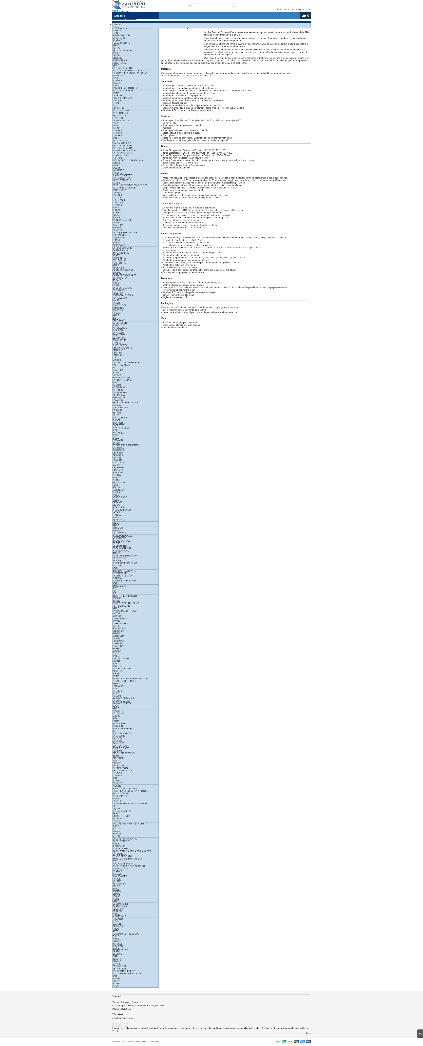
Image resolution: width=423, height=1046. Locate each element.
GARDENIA (118, 448)
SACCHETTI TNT (121, 841)
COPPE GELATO (121, 748)
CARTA (116, 222)
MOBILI (116, 613)
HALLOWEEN (119, 533)
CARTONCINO (120, 278)
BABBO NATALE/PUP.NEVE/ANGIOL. (131, 678)
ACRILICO (118, 671)
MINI (115, 105)
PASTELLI (118, 983)
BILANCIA (117, 818)
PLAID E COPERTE (122, 175)
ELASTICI (117, 959)
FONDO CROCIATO (122, 856)
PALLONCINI (119, 758)
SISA (115, 718)
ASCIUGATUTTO (121, 115)
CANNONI (117, 738)
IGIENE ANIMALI (121, 551)
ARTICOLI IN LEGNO (123, 145)
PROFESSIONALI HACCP (125, 402)
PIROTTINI (118, 75)
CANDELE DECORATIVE (125, 232)
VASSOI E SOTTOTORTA (125, 88)
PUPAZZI (117, 375)
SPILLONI (117, 911)
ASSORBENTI (120, 538)
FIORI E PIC (119, 507)
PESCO (116, 477)
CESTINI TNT (119, 338)
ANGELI (116, 53)
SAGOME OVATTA (122, 703)
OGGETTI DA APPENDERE (126, 362)
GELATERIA (119, 520)
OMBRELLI (118, 55)
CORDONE (118, 643)
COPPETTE (118, 425)
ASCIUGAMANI (120, 113)
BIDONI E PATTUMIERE (124, 150)
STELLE (117, 487)
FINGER (117, 420)
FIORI (115, 33)
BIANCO (117, 833)
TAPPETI (117, 192)
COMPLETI (118, 100)
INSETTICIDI (119, 397)
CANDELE (118, 230)
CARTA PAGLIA (120, 250)
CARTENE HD (119, 854)
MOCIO (116, 168)
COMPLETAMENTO (122, 98)
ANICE (116, 889)
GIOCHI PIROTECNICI (124, 753)
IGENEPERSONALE (123, 536)
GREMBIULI (118, 631)
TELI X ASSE (119, 200)
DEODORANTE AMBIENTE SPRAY (130, 803)
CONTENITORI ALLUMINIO (126, 603)
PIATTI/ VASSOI (121, 428)
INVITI (116, 756)
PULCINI (117, 696)
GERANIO (117, 502)
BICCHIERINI (119, 423)
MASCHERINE (120, 618)
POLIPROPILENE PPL (124, 863)
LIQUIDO (117, 808)
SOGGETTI (118, 108)
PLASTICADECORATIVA (125, 788)
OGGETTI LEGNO (121, 658)
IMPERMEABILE (121, 253)
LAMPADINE (119, 686)
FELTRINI (117, 158)
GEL (115, 806)
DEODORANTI (120, 392)
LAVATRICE (118, 400)
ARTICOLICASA (120, 140)
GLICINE (117, 457)
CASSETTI (118, 801)
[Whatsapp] (126, 1025)
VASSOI (117, 212)
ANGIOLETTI (119, 325)
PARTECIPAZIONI (121, 35)
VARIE (116, 45)
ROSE (116, 485)
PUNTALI (117, 372)
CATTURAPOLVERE (123, 153)
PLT (114, 593)
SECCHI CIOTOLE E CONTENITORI (130, 185)
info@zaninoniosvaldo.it (123, 1018)
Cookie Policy (154, 1042)
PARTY (116, 721)
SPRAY (116, 813)
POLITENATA (119, 263)
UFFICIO (117, 941)
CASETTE (118, 95)
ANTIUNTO (118, 828)
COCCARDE (119, 641)
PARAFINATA (119, 258)
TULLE (116, 653)
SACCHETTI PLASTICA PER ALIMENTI (132, 851)
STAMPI (117, 83)
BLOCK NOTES (120, 949)
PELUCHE (118, 691)
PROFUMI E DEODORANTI (126, 555)
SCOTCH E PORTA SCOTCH (127, 973)
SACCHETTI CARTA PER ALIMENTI (130, 823)
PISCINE (117, 786)
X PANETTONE (120, 848)
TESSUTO (118, 919)
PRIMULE (117, 480)
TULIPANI (117, 492)
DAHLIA (116, 443)
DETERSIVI (118, 390)
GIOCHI (116, 523)
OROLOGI (117, 58)
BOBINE (117, 273)
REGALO (117, 280)
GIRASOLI (118, 455)
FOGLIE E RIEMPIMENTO (126, 445)
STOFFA (117, 227)
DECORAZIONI (120, 323)
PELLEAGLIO (119, 260)
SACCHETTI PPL (121, 793)
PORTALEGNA (120, 298)
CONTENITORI (120, 305)
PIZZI (115, 78)
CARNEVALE (119, 245)
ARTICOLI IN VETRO (123, 68)
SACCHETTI (119, 38)
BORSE (116, 217)
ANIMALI (117, 93)
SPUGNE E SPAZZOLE (124, 187)
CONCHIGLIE (119, 340)
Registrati (288, 9)
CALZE (116, 415)
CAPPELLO (118, 333)
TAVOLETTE (119, 195)
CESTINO (117, 954)
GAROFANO (119, 450)
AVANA (116, 831)
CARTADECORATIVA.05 (124, 275)
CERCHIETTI (119, 335)
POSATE (117, 215)
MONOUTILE (119, 616)
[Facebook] (114, 1025)
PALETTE (117, 173)
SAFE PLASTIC (120, 765)
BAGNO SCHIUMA (122, 541)
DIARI (115, 956)
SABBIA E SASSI (121, 377)
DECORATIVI (119, 290)
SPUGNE (117, 565)
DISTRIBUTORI (120, 407)
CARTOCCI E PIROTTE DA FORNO (130, 73)
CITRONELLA (119, 235)
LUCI (115, 357)
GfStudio (130, 1042)
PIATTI (116, 760)
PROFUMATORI (120, 796)
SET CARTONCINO (122, 770)
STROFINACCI (120, 63)
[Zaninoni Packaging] (129, 6)
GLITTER (117, 352)
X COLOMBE (119, 846)
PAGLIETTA (118, 711)
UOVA (115, 706)
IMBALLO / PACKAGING (125, 571)
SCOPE (116, 183)
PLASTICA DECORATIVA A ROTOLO (131, 791)
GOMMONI (118, 528)
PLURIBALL (118, 578)
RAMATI (117, 313)
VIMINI (116, 300)
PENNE (116, 986)
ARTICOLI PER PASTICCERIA (128, 70)
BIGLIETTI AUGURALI (123, 728)
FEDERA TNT (119, 628)
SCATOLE (117, 40)
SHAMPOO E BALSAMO (125, 563)
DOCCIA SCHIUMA (122, 548)
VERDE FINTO (120, 497)
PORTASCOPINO (121, 178)
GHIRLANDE (119, 350)
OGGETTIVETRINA (122, 668)
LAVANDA (117, 460)
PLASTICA (118, 225)
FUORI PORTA (120, 345)
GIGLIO (116, 505)
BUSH (115, 435)
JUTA (115, 921)
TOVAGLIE (118, 130)
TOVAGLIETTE (120, 133)
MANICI (116, 165)
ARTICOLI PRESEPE (123, 90)
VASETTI (117, 666)
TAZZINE (117, 197)
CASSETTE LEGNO (122, 288)
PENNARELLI (119, 966)
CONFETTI (118, 30)
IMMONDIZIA (119, 586)
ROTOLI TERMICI (121, 816)
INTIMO (116, 553)
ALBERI (116, 673)
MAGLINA (117, 924)
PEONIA (117, 475)
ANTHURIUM (119, 433)
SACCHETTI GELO (122, 180)
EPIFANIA (117, 410)
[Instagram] (120, 1025)
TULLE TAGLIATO (121, 43)
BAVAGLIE (118, 621)
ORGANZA (118, 926)
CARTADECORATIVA (123, 270)
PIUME (116, 693)
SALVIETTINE (119, 558)
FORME (116, 103)
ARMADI (117, 874)
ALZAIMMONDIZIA (122, 143)
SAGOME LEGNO (121, 701)
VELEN (116, 836)
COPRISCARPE (120, 623)
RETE (115, 931)
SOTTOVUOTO (120, 868)
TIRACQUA (118, 202)
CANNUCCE (118, 743)
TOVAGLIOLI (119, 135)
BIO (114, 318)
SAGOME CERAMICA (123, 698)
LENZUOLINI (119, 636)
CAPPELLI (118, 118)
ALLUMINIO (118, 308)
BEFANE (117, 412)
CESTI (116, 285)
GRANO (116, 894)
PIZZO (116, 929)
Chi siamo (117, 24)
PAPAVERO (118, 472)
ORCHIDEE (118, 467)
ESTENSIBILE (120, 573)
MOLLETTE (118, 170)
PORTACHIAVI (120, 60)
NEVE (115, 688)
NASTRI (116, 638)
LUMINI (116, 163)
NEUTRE (117, 881)
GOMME (117, 961)
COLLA (116, 981)
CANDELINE (119, 736)
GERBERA (118, 452)
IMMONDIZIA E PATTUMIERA (127, 859)
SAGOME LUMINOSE (123, 380)
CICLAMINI (118, 440)
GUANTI (117, 530)
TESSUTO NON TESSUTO (126, 934)
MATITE (116, 964)
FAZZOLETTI (119, 123)
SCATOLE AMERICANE (124, 580)
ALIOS (116, 826)
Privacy (116, 27)
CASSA (116, 821)
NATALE (117, 512)
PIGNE (116, 899)
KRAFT (116, 255)
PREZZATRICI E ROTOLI (125, 971)
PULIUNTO (118, 128)
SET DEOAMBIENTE (123, 811)
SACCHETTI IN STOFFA (125, 839)
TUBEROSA (118, 490)
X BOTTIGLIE (119, 916)
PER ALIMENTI (120, 883)
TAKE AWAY (119, 320)
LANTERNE (118, 237)
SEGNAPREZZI (120, 904)
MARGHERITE (120, 465)
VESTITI (117, 385)
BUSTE (116, 601)
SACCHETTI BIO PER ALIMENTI (129, 866)
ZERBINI (117, 210)
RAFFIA (116, 648)
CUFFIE (116, 626)
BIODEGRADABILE (122, 220)
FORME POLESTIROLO (124, 681)
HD (114, 591)
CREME (116, 543)
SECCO (116, 886)
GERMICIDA (119, 395)
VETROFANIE (119, 387)
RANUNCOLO (119, 482)
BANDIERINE (119, 723)
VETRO (116, 48)
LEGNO (116, 716)
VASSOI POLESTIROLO (124, 611)
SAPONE (117, 560)
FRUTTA (117, 343)
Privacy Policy (141, 1042)
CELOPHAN (118, 713)
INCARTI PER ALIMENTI (125, 596)
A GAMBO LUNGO (122, 510)
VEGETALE (118, 268)
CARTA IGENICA (121, 120)
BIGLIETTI (118, 330)
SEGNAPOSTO (120, 768)
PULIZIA (117, 405)
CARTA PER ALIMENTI (124, 248)
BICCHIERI (118, 726)
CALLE (116, 438)
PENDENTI (118, 783)
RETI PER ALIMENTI (123, 606)
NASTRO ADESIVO (122, 575)
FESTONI (117, 751)
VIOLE (116, 500)
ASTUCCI (117, 944)
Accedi (279, 9)
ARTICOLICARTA (121, 110)
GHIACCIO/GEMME (122, 348)
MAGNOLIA (118, 462)
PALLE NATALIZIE (122, 365)
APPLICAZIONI (120, 328)
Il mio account (303, 9)
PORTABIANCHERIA (123, 295)
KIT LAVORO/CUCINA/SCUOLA (128, 160)
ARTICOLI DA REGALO (124, 50)
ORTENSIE (118, 470)
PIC (114, 367)
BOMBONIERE (120, 876)
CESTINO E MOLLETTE (124, 155)
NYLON (116, 303)
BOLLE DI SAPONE (122, 733)
